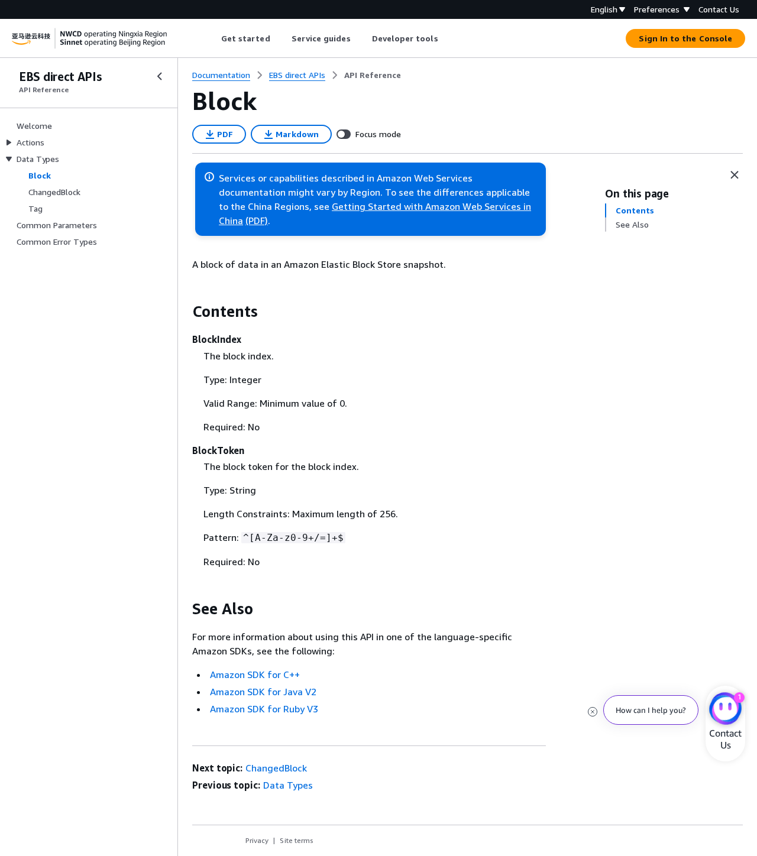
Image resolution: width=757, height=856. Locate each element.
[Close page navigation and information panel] (734, 175)
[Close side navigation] (159, 76)
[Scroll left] (212, 38)
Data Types (288, 785)
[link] (372, 75)
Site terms (296, 840)
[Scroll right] (446, 38)
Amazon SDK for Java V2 (263, 692)
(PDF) (256, 220)
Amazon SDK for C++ (255, 674)
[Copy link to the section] (183, 311)
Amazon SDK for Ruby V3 (264, 709)
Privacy (256, 840)
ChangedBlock (276, 768)
